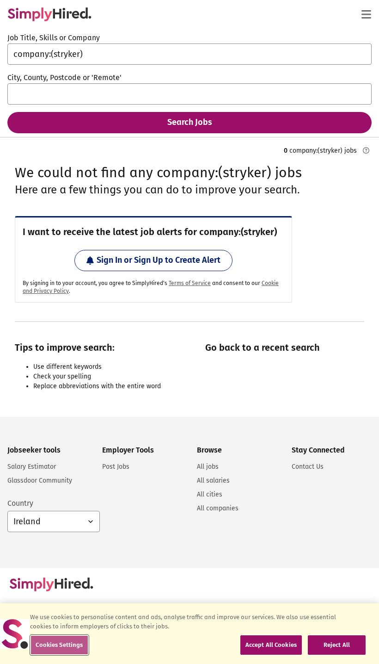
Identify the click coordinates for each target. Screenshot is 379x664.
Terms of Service (190, 283)
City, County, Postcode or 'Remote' (64, 77)
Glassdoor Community (39, 480)
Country (20, 503)
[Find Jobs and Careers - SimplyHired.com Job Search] (49, 14)
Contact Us (308, 467)
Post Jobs (115, 467)
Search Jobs (189, 122)
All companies (217, 508)
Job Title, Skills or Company (53, 37)
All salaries (213, 480)
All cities (209, 494)
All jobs (208, 467)
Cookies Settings (59, 644)
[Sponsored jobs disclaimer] (366, 150)
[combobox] (189, 54)
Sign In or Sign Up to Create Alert (158, 260)
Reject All (337, 644)
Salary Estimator (31, 467)
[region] (189, 633)
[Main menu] (366, 14)
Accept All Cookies (271, 644)
